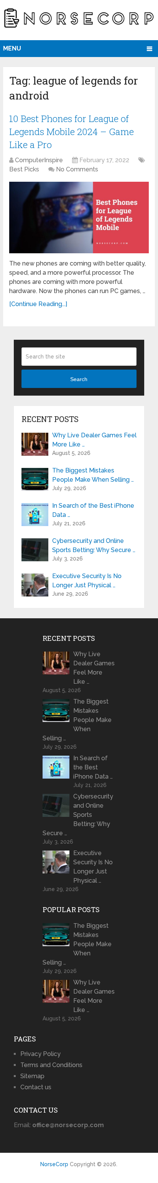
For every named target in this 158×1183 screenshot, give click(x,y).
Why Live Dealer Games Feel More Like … (94, 440)
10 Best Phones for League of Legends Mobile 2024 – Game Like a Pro (71, 131)
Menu (12, 48)
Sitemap (32, 1076)
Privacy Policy (40, 1054)
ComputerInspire (39, 160)
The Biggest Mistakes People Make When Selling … (93, 475)
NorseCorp (54, 1164)
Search (78, 379)
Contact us (35, 1087)
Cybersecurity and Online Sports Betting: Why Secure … (93, 545)
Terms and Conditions (51, 1065)
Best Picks (24, 169)
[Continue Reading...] (38, 304)
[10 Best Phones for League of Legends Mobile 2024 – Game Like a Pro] (79, 217)
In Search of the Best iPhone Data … (93, 510)
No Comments (77, 169)
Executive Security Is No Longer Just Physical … (87, 580)
